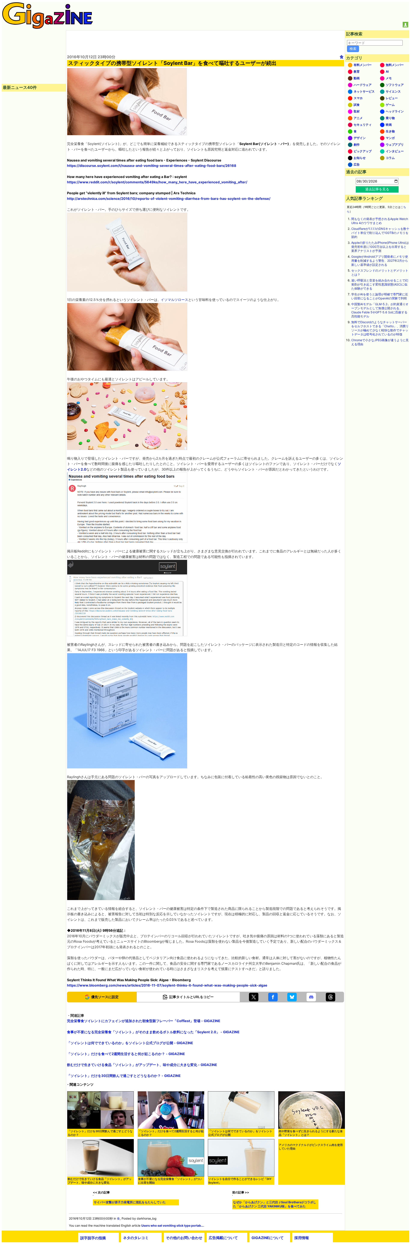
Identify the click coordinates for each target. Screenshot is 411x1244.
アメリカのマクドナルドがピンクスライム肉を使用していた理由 (311, 1146)
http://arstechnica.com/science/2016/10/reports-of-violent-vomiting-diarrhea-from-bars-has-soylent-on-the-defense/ (168, 198)
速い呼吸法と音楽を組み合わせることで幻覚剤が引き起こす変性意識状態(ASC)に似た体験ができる (379, 284)
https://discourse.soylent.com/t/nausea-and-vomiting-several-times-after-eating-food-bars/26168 (151, 165)
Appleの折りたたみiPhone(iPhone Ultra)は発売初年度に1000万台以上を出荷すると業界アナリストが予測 (380, 247)
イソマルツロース (174, 300)
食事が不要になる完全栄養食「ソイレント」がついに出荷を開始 (170, 1180)
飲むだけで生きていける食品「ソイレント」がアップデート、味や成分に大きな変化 (100, 1180)
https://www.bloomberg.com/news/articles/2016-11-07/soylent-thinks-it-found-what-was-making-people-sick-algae (167, 985)
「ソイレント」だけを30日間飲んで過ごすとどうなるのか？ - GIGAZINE (124, 1076)
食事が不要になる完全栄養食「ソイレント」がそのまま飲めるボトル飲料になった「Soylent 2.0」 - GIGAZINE (153, 1032)
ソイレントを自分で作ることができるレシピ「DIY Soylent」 (239, 1180)
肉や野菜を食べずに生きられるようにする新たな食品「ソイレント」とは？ (311, 1133)
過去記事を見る (377, 189)
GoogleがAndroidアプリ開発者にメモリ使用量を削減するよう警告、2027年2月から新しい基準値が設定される (379, 260)
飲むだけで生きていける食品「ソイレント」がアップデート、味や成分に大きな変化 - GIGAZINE (142, 1065)
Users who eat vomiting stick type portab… (172, 1225)
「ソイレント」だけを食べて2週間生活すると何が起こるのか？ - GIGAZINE (126, 1054)
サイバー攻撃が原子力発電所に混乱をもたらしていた (130, 1202)
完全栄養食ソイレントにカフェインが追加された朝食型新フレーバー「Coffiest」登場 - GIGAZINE (143, 1021)
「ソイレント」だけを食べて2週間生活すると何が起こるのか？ (171, 1133)
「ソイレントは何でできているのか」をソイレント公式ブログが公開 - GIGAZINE (130, 1043)
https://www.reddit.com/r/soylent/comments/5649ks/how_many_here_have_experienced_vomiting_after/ (157, 182)
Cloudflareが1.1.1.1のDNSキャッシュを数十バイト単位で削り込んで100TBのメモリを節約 (380, 233)
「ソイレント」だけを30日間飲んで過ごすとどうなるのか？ (100, 1133)
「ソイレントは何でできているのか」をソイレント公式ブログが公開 (240, 1133)
